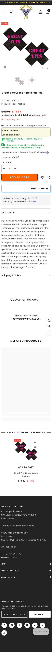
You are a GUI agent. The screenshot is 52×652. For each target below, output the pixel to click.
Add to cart (19, 177)
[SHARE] (48, 177)
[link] (42, 177)
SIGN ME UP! (39, 614)
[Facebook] (4, 625)
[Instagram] (12, 625)
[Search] (11, 12)
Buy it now (39, 188)
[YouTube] (42, 625)
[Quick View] (35, 447)
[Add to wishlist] (35, 442)
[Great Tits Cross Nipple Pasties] (26, 451)
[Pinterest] (19, 625)
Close (49, 3)
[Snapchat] (35, 625)
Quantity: (6, 162)
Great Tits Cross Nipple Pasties (26, 475)
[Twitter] (4, 633)
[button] (42, 67)
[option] (26, 46)
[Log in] (40, 12)
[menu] (3, 12)
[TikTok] (27, 625)
